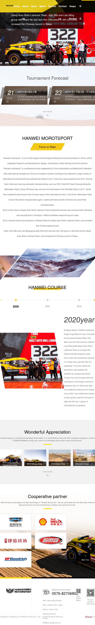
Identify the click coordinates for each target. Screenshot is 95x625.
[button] (45, 63)
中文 (80, 12)
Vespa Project (73, 12)
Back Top (85, 559)
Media (42, 6)
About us (25, 12)
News (34, 6)
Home (16, 6)
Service (52, 6)
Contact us (63, 12)
